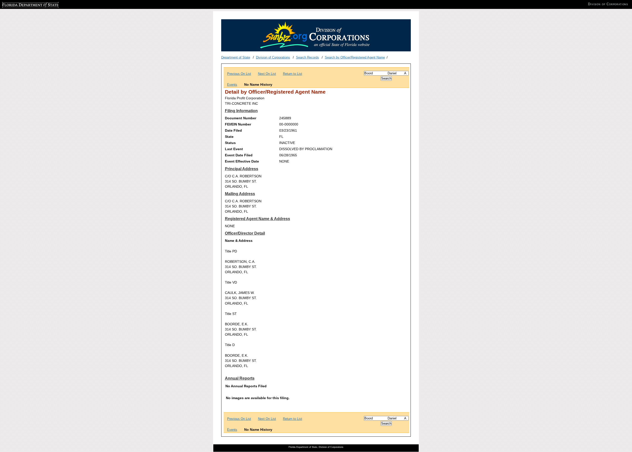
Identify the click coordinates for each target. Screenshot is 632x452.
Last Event (234, 149)
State (229, 137)
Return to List (292, 74)
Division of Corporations (273, 57)
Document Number (240, 118)
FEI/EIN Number (238, 124)
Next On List (267, 74)
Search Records (307, 57)
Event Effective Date (242, 161)
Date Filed (233, 130)
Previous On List (239, 74)
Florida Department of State (21, 4)
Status (230, 143)
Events (232, 84)
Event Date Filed (239, 155)
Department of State (235, 57)
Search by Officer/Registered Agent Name (355, 57)
